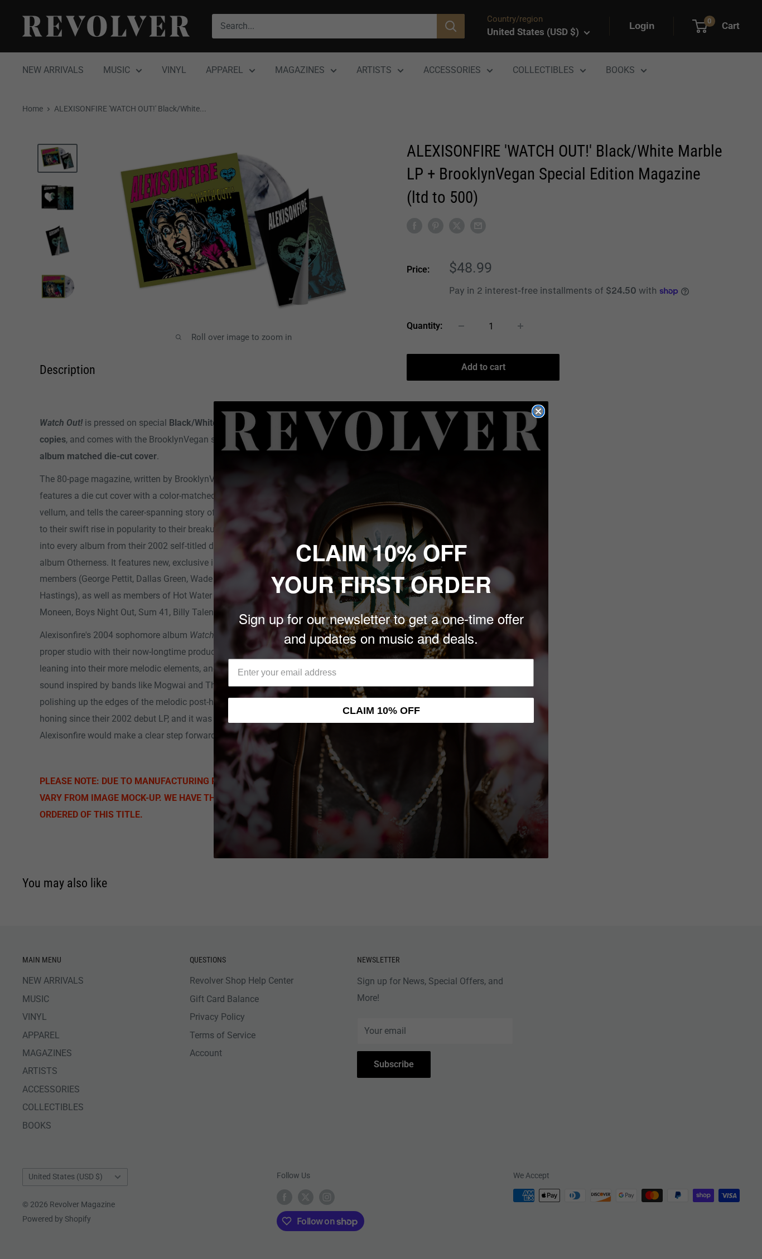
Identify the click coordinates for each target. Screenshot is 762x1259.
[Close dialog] (538, 411)
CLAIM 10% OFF (381, 710)
